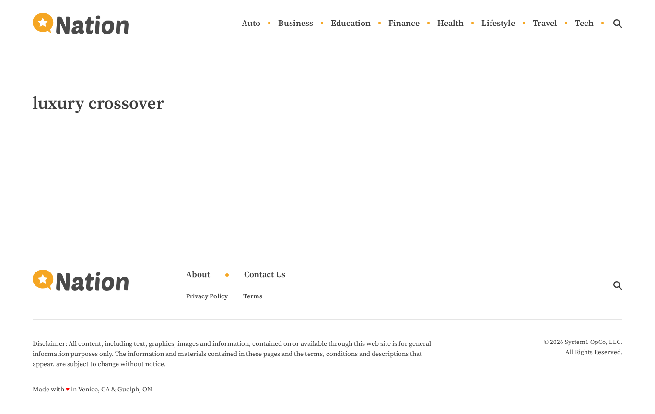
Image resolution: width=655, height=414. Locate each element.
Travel (545, 24)
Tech (584, 24)
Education (351, 24)
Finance (404, 24)
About (198, 275)
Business (295, 24)
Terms (252, 296)
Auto (251, 24)
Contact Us (264, 275)
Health (450, 24)
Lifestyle (498, 24)
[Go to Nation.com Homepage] (81, 23)
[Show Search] (617, 23)
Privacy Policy (207, 296)
